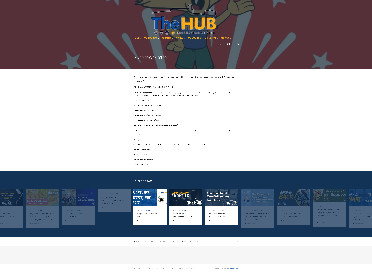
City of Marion (163, 268)
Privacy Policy (177, 268)
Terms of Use (191, 268)
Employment (138, 268)
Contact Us (149, 268)
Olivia (5, 210)
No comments (143, 220)
